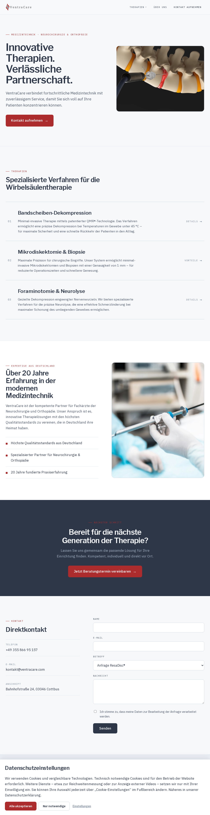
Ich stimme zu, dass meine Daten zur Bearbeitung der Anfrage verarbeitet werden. (148, 714)
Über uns (160, 7)
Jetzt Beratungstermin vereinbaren (105, 571)
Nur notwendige (54, 806)
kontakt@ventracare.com (25, 669)
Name (96, 619)
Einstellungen (82, 806)
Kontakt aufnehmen (187, 7)
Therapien (138, 7)
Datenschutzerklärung (23, 795)
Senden (105, 728)
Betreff (99, 656)
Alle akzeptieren (20, 806)
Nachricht (100, 675)
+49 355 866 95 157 (22, 650)
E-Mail (98, 637)
